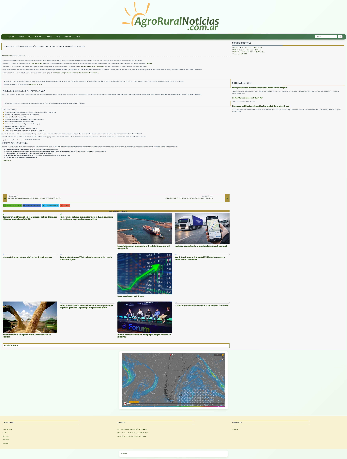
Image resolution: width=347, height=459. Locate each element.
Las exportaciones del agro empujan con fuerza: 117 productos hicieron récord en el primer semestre (143, 247)
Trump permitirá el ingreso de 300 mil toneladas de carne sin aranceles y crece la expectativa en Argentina (86, 258)
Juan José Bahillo (36, 63)
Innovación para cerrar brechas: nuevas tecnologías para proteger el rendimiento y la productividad (144, 335)
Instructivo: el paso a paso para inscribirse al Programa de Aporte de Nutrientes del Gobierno (34, 198)
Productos (6, 433)
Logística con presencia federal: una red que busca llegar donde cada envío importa (201, 246)
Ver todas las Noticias (11, 345)
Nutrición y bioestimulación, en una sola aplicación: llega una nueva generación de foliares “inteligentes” (259, 88)
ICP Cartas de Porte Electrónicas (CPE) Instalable (247, 48)
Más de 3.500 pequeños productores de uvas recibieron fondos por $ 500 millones (189, 198)
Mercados (38, 36)
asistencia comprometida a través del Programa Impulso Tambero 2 (76, 73)
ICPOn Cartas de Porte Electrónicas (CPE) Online (247, 50)
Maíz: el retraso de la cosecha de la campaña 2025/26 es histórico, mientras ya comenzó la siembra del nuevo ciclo (200, 258)
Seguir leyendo (6, 160)
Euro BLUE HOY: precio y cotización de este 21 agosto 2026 (247, 98)
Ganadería (49, 36)
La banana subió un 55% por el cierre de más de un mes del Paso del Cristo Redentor (202, 305)
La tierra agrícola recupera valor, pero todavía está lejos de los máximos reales (27, 257)
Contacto (5, 443)
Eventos (77, 36)
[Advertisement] (56, 177)
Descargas (6, 436)
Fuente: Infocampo (7, 55)
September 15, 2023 (35, 84)
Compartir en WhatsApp (14, 205)
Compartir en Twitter (52, 205)
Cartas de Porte (7, 429)
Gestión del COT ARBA (240, 54)
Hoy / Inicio (11, 36)
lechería (149, 63)
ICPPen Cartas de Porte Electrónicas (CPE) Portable (248, 52)
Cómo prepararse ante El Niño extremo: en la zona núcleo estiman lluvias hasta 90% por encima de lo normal (260, 106)
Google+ (66, 205)
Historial (21, 36)
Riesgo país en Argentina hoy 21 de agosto (130, 296)
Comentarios (6, 439)
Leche (58, 36)
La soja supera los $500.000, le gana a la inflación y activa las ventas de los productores (27, 335)
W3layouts (124, 453)
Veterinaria (67, 36)
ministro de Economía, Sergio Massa (92, 66)
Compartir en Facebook (33, 205)
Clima (29, 36)
